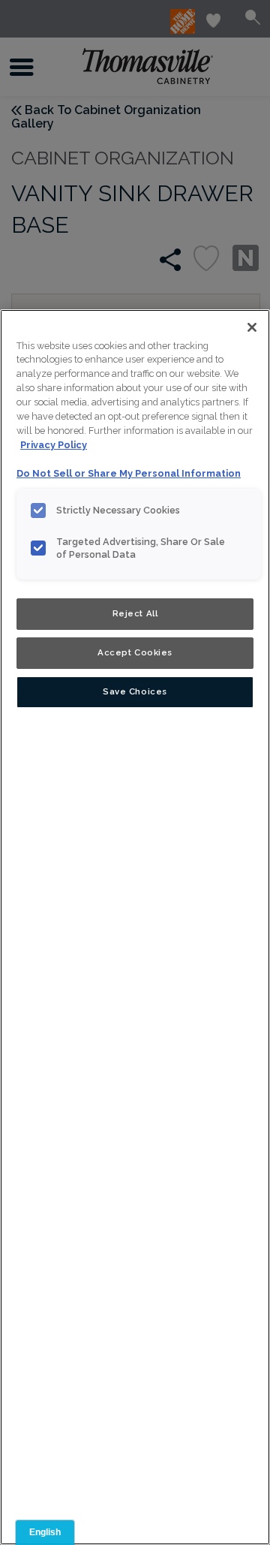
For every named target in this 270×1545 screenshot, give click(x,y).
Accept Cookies (135, 652)
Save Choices (135, 691)
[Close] (252, 327)
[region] (135, 927)
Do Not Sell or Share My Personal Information (128, 473)
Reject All (135, 613)
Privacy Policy (53, 444)
